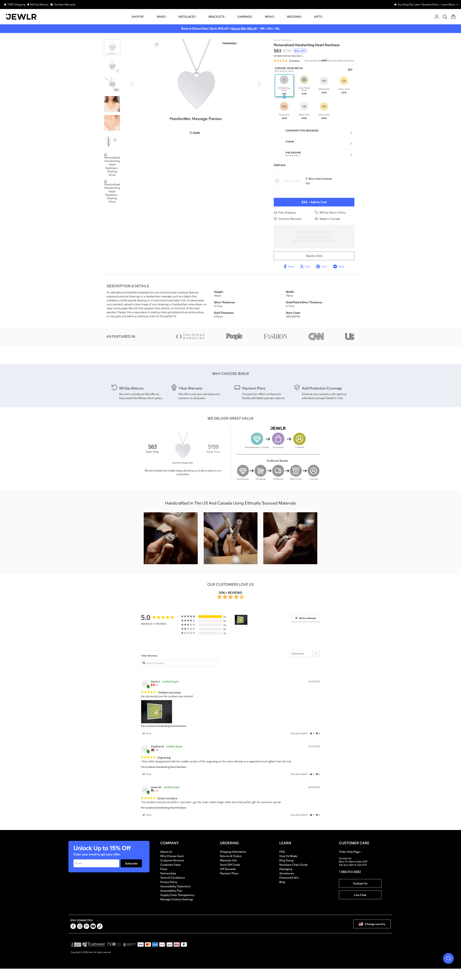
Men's (269, 16)
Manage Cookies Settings (176, 899)
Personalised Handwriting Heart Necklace (163, 767)
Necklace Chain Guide (293, 864)
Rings (161, 16)
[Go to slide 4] (112, 104)
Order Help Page (349, 851)
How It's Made (288, 856)
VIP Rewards (228, 868)
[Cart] (453, 17)
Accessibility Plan (171, 890)
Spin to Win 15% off (244, 28)
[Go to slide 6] (112, 141)
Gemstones (286, 873)
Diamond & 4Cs (289, 877)
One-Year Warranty (64, 4)
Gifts (318, 16)
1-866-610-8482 (350, 871)
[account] (436, 17)
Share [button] (148, 733)
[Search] (445, 17)
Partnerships (168, 873)
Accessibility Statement (175, 886)
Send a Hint (314, 255)
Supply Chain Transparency (177, 894)
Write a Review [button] (307, 618)
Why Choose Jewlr (172, 856)
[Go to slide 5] (112, 123)
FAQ (282, 851)
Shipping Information (233, 851)
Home (276, 40)
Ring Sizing (286, 860)
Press (163, 868)
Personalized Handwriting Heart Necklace (163, 726)
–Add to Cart (314, 202)
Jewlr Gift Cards (230, 864)
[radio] (284, 85)
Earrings (245, 16)
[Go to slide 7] (112, 164)
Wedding (294, 16)
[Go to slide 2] (112, 66)
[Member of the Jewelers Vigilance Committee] (114, 944)
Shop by (138, 16)
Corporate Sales (170, 864)
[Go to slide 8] (112, 191)
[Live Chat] (448, 958)
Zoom (196, 133)
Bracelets (217, 16)
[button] (312, 733)
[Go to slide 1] (112, 47)
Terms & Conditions (172, 877)
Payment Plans (229, 873)
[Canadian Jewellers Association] (129, 944)
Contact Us (360, 883)
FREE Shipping (16, 4)
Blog (282, 881)
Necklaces (187, 16)
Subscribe (131, 863)
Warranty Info (228, 860)
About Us (166, 851)
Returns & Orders (230, 856)
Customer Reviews (172, 860)
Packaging (285, 868)
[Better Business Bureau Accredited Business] (75, 944)
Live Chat (360, 894)
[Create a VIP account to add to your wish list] (157, 45)
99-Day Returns (39, 4)
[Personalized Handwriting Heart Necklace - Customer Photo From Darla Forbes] (241, 620)
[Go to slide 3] (112, 85)
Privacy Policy (168, 881)
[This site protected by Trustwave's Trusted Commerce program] (94, 944)
